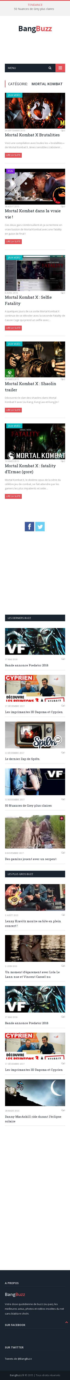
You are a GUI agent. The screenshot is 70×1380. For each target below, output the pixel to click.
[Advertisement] (37, 52)
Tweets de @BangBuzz (18, 1358)
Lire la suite (13, 155)
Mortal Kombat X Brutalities (32, 135)
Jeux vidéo (14, 95)
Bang (35, 28)
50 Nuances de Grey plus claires (34, 9)
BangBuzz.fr (17, 1375)
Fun (10, 171)
